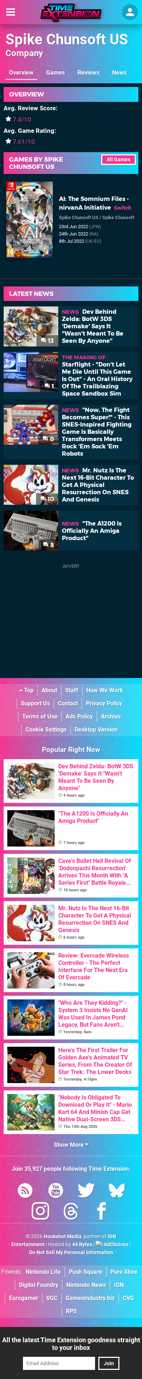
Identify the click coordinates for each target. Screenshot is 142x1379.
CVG (128, 1298)
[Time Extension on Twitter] (86, 1191)
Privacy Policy (104, 703)
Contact (68, 703)
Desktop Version (96, 729)
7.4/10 (22, 119)
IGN (119, 1284)
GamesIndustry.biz (90, 1298)
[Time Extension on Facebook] (101, 1212)
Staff (71, 690)
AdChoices (116, 1244)
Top (28, 690)
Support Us (35, 703)
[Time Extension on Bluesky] (116, 1191)
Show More (69, 1144)
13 (50, 340)
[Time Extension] (71, 13)
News (119, 72)
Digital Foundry (38, 1284)
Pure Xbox (123, 1271)
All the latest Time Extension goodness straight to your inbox (71, 1343)
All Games (118, 159)
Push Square (85, 1271)
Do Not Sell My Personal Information (71, 1252)
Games (55, 72)
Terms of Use (40, 716)
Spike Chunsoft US (66, 39)
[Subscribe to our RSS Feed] (25, 1191)
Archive (111, 716)
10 (50, 499)
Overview (21, 72)
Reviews (88, 72)
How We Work (104, 690)
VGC (52, 1298)
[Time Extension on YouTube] (55, 1191)
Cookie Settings (46, 729)
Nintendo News (86, 1284)
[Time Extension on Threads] (71, 1212)
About (49, 690)
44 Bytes (82, 1244)
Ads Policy (79, 716)
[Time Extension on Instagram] (40, 1212)
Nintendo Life (43, 1271)
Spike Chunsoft (118, 217)
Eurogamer (23, 1298)
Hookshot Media (63, 1236)
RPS (71, 1311)
